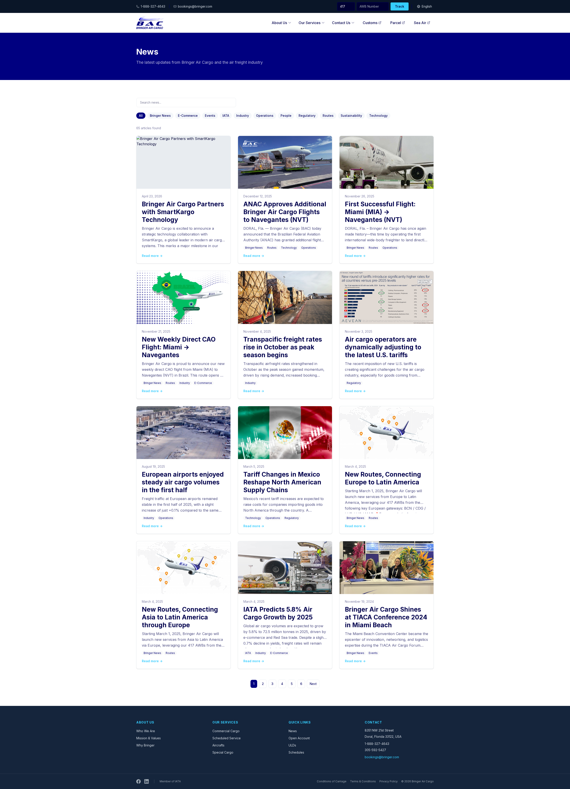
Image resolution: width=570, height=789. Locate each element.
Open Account (299, 738)
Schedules (296, 752)
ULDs (292, 745)
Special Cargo (222, 752)
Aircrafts (218, 745)
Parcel (395, 22)
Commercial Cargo (226, 731)
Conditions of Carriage (331, 781)
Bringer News (160, 115)
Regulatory (307, 115)
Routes (328, 115)
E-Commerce (188, 115)
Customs (370, 22)
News (293, 731)
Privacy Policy (388, 781)
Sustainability (351, 115)
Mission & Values (148, 738)
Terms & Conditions (363, 781)
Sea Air (420, 22)
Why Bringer (145, 745)
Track (399, 6)
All (141, 115)
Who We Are (145, 731)
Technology (378, 115)
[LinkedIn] (146, 781)
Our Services (309, 22)
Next (313, 684)
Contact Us (341, 22)
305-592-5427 (375, 750)
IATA (225, 115)
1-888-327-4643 (377, 744)
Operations (264, 115)
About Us (279, 22)
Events (210, 115)
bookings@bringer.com (382, 757)
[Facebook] (138, 781)
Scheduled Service (226, 738)
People (286, 115)
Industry (242, 115)
